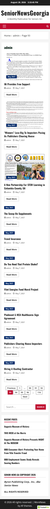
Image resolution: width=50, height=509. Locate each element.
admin (8, 88)
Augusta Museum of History (16, 426)
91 (36, 388)
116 (39, 392)
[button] (4, 26)
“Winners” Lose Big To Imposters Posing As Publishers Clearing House (25, 115)
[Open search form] (48, 26)
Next (25, 396)
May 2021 (11, 77)
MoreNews (40, 502)
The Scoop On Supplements (18, 213)
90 (30, 388)
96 (28, 392)
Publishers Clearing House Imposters (23, 343)
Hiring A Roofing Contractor (18, 369)
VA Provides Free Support (25, 66)
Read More (12, 95)
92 (42, 388)
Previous (11, 388)
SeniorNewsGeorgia (25, 12)
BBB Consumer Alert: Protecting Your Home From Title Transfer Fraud (24, 451)
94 (16, 392)
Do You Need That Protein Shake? (21, 264)
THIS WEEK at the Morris (15, 433)
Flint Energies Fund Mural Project (21, 289)
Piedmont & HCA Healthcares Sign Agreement (21, 316)
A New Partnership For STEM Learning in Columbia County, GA (25, 167)
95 (22, 392)
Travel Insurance (12, 239)
